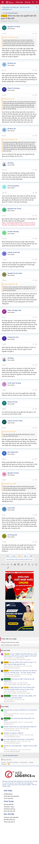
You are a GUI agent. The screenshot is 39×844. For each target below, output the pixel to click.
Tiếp (25, 556)
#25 (36, 170)
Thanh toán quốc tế (9, 822)
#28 (36, 238)
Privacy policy (23, 762)
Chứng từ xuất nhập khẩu (11, 817)
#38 (36, 480)
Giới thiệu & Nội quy (9, 809)
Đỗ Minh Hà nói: (7, 99)
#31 (36, 317)
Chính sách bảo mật (9, 811)
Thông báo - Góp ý (9, 807)
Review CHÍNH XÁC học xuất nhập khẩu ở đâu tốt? (20, 727)
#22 (36, 70)
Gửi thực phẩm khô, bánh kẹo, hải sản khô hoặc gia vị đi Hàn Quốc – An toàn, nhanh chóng (20, 671)
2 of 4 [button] (19, 556)
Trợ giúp (31, 762)
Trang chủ (4, 764)
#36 (36, 428)
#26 (36, 193)
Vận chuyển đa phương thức (12, 668)
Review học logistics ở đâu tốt (13, 733)
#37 (36, 459)
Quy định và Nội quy (12, 762)
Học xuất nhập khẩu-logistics (12, 730)
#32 (36, 344)
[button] (2, 2)
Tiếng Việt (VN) (7, 760)
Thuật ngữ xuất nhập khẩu (11, 796)
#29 (36, 259)
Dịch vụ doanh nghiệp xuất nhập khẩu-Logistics (17, 659)
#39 (36, 515)
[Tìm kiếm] (37, 2)
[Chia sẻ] (33, 33)
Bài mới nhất (5, 650)
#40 (36, 542)
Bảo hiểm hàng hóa (9, 701)
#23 (36, 95)
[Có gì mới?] (33, 2)
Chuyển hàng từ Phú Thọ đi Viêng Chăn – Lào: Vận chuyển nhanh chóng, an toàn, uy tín (20, 688)
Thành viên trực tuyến (9, 639)
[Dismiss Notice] (36, 7)
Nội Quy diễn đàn (9, 804)
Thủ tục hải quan (8, 715)
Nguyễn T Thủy (6, 21)
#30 (36, 280)
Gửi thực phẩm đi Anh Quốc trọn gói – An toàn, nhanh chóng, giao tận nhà (20, 663)
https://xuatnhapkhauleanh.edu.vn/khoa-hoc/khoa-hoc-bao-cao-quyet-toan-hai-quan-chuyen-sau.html (18, 224)
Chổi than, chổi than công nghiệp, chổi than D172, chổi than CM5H (20, 697)
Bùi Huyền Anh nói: (8, 483)
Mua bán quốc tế (8, 724)
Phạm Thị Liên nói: (8, 431)
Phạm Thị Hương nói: (9, 139)
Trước (14, 556)
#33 (36, 365)
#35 (36, 409)
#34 (36, 390)
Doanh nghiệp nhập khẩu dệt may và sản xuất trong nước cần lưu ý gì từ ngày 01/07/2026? (20, 655)
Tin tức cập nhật (8, 798)
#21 (36, 33)
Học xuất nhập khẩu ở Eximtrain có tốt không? (19, 739)
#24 (36, 135)
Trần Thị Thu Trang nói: (9, 37)
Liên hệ (3, 762)
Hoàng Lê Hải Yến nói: (9, 284)
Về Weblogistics (8, 794)
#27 (36, 215)
